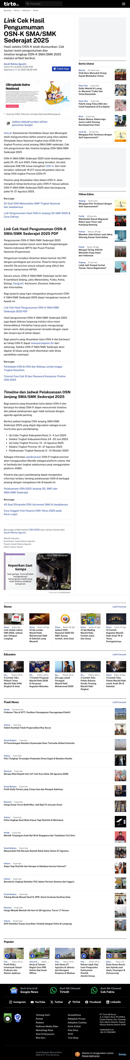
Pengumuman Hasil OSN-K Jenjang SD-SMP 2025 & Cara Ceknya (37, 215)
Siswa (35, 10)
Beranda (7, 10)
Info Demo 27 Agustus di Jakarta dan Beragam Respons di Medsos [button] (65, 968)
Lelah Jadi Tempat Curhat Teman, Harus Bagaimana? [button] (92, 266)
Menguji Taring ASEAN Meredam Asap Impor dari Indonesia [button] (90, 253)
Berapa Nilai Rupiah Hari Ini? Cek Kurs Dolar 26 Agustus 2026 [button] (36, 774)
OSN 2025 (34, 530)
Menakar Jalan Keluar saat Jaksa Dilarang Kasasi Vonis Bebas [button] (95, 236)
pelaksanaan (33, 456)
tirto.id (7, 133)
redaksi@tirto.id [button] (107, 1030)
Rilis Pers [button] (40, 1038)
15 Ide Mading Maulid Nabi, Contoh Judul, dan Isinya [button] (88, 634)
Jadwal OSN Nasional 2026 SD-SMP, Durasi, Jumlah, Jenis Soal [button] (65, 634)
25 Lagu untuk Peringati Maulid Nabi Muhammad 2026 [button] (64, 682)
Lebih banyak (119, 702)
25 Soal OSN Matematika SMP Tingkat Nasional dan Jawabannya (32, 205)
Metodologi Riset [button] (44, 1030)
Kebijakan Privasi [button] (76, 1019)
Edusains (26, 10)
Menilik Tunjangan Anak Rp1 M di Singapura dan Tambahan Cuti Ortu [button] (39, 835)
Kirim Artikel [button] (74, 1026)
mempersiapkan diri (42, 343)
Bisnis (16, 10)
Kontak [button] (39, 1019)
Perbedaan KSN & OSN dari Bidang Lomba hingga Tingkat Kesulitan (33, 368)
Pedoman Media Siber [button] (47, 1026)
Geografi (18, 283)
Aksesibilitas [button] (74, 1015)
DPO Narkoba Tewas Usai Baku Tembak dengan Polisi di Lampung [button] (38, 924)
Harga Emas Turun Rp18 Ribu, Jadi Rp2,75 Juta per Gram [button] (33, 805)
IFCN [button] (70, 1034)
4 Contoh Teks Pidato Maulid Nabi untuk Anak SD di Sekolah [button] (116, 682)
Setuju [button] (122, 1054)
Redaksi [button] (40, 1022)
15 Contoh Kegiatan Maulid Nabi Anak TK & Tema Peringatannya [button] (114, 636)
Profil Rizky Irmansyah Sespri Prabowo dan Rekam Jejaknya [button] (13, 968)
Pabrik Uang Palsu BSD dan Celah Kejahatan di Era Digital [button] (94, 105)
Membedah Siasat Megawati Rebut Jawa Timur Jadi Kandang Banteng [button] (93, 222)
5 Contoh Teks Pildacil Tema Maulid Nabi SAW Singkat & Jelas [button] (13, 682)
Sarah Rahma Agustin (15, 64)
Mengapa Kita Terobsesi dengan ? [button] (95, 136)
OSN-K (50, 166)
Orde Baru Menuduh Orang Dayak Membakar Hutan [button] (93, 74)
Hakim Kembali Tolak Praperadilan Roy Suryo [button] (27, 728)
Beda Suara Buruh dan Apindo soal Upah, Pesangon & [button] (115, 968)
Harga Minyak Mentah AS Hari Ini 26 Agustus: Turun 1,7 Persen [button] (36, 910)
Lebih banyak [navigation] (119, 607)
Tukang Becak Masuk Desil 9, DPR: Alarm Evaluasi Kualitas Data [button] (37, 897)
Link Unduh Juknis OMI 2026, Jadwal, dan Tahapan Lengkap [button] (13, 634)
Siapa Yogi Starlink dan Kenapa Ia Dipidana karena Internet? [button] (35, 866)
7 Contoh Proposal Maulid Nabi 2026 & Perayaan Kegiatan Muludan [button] (39, 682)
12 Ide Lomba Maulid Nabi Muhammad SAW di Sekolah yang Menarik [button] (38, 636)
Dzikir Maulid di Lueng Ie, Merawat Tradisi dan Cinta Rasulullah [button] (91, 91)
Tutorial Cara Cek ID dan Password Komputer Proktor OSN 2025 (35, 378)
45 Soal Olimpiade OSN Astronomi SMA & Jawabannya (36, 504)
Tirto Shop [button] (73, 1038)
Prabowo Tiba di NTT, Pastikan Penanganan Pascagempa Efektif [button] (37, 712)
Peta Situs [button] (73, 1030)
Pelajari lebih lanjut (91, 1056)
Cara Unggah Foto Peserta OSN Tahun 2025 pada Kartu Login (33, 512)
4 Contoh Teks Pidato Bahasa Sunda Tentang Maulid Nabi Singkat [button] (88, 684)
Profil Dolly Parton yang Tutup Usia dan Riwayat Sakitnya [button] (33, 789)
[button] (11, 4)
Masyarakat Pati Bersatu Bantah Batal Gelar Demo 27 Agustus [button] (36, 851)
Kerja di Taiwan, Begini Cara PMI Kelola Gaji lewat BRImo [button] (38, 968)
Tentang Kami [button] (43, 1015)
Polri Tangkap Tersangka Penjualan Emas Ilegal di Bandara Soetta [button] (38, 758)
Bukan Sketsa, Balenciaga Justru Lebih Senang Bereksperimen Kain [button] (92, 122)
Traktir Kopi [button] (63, 69)
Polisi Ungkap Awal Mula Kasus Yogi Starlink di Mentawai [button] (33, 820)
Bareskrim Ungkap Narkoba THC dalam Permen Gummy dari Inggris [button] (39, 882)
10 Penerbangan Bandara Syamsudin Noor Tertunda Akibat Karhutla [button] (39, 743)
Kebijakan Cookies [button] (77, 1022)
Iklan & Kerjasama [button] (45, 1034)
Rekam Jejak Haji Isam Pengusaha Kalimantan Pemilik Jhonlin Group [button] (89, 970)
